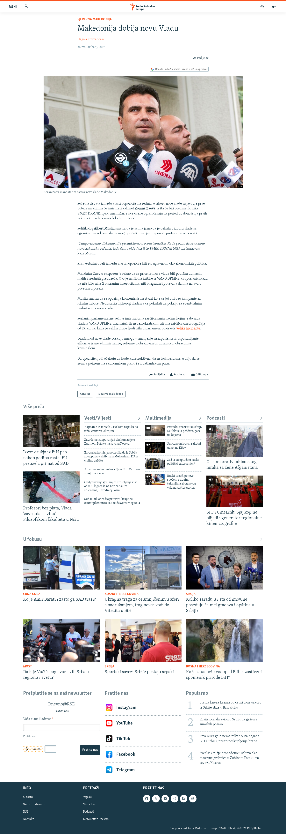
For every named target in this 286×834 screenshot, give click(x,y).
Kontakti (29, 819)
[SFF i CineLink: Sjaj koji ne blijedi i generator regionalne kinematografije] (234, 491)
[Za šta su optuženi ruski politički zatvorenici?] (155, 463)
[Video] (274, 6)
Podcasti (215, 418)
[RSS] (183, 798)
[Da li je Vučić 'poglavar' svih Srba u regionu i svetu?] (61, 640)
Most (27, 666)
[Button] (201, 58)
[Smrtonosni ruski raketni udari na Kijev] (155, 447)
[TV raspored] (193, 798)
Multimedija (158, 418)
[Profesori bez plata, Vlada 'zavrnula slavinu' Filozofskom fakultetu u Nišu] (51, 487)
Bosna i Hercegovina (122, 594)
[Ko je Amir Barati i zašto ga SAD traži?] (61, 568)
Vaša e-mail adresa (38, 719)
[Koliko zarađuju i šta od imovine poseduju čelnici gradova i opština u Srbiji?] (224, 568)
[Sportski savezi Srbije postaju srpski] (143, 640)
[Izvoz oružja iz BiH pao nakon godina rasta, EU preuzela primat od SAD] (51, 431)
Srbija (191, 594)
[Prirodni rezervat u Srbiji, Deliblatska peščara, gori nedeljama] (155, 430)
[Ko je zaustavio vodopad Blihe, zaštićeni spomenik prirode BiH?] (224, 640)
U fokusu (32, 539)
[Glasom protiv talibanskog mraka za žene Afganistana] (234, 441)
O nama (28, 797)
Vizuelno (89, 804)
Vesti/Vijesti (97, 418)
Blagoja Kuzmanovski (91, 39)
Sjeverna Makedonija (94, 19)
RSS (26, 811)
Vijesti (87, 797)
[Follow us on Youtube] (165, 798)
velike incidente (188, 328)
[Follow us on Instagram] (174, 798)
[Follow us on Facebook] (146, 798)
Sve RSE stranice (34, 804)
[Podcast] (262, 6)
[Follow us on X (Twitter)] (156, 798)
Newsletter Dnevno (96, 819)
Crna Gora (31, 594)
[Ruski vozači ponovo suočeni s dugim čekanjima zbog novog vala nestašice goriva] (155, 479)
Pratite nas (90, 750)
